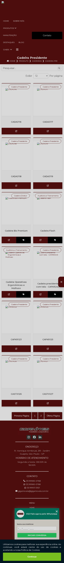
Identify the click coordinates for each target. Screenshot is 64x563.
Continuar (32, 557)
